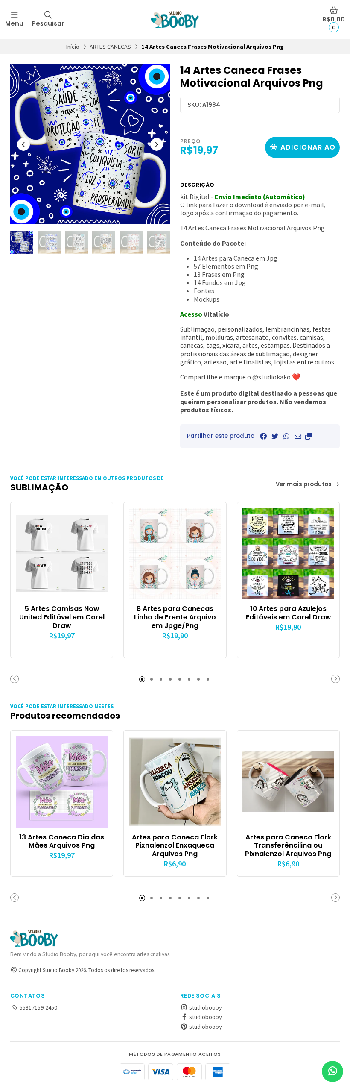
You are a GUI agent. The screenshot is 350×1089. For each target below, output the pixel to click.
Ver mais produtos (304, 484)
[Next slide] (156, 144)
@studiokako (271, 377)
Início (72, 46)
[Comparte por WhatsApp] (286, 436)
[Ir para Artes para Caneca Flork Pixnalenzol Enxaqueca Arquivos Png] (175, 782)
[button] (308, 436)
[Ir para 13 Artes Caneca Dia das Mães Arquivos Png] (62, 782)
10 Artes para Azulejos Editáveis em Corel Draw (288, 613)
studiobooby (205, 1007)
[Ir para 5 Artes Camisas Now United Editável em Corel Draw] (62, 553)
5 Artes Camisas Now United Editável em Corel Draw (62, 617)
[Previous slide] (23, 144)
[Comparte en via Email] (298, 436)
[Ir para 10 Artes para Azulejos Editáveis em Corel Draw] (288, 553)
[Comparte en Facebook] (263, 436)
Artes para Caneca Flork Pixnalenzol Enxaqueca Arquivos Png (175, 845)
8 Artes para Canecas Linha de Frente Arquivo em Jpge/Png (175, 617)
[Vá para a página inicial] (175, 19)
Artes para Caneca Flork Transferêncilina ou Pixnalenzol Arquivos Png (288, 845)
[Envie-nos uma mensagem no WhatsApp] (332, 1071)
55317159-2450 (38, 1007)
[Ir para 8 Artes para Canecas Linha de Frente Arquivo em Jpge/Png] (175, 553)
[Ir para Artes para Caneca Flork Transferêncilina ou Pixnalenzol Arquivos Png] (288, 782)
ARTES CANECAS (110, 46)
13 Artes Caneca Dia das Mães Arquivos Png (61, 841)
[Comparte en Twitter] (275, 436)
